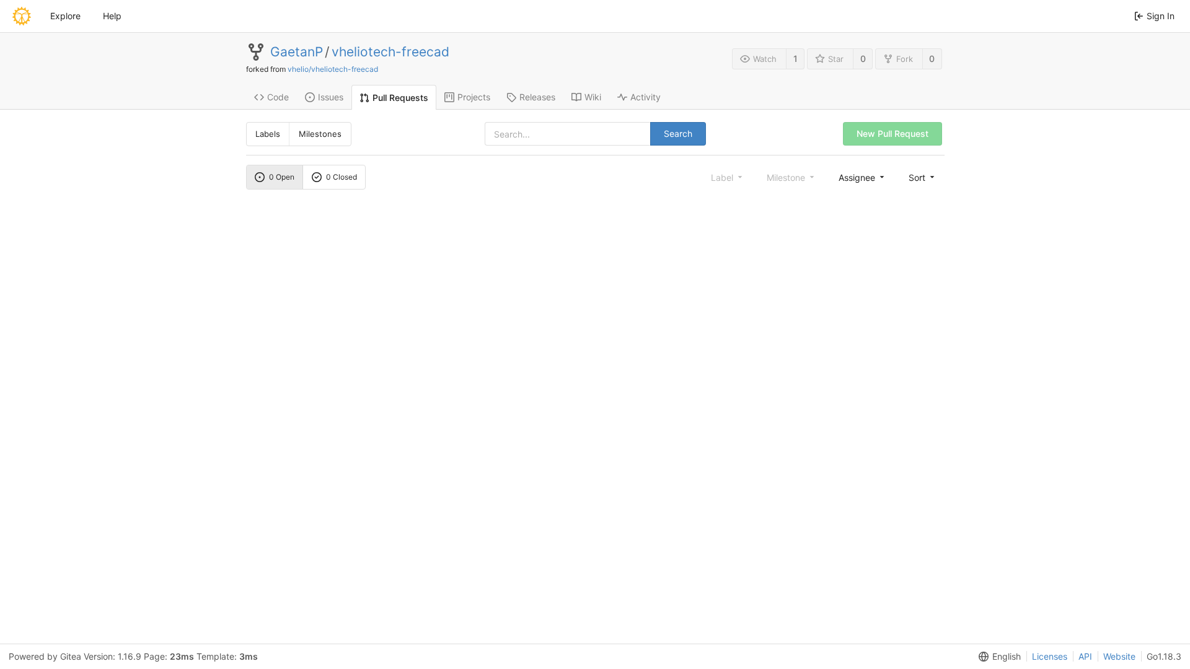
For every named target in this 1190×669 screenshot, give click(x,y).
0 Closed (341, 176)
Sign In (1161, 16)
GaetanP (296, 52)
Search (678, 133)
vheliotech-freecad (390, 52)
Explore (65, 16)
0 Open (281, 176)
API (1085, 656)
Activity (645, 97)
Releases (537, 97)
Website (1119, 656)
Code (278, 97)
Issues (330, 97)
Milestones (320, 134)
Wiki (592, 97)
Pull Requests (400, 97)
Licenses (1049, 656)
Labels (267, 134)
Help (112, 16)
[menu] (862, 177)
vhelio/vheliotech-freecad (333, 69)
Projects (473, 97)
